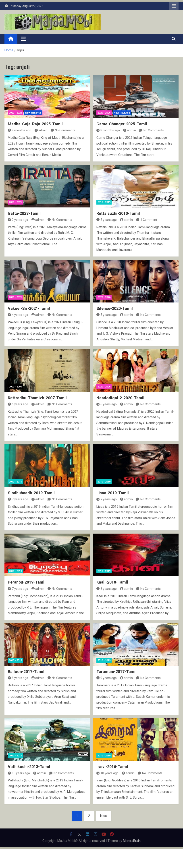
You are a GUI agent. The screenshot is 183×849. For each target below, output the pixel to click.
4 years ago (20, 315)
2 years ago (20, 220)
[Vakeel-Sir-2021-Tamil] (47, 281)
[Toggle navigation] (23, 39)
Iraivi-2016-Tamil (112, 766)
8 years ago (108, 588)
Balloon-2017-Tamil (26, 671)
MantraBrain (132, 841)
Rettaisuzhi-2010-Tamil (118, 213)
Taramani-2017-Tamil (116, 671)
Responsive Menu (174, 6)
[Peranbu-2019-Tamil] (47, 555)
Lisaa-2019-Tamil (112, 493)
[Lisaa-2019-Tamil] (136, 465)
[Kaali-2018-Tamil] (136, 555)
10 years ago (21, 773)
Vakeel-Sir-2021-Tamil (29, 308)
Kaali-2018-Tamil (112, 582)
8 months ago (21, 130)
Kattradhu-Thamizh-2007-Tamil (37, 398)
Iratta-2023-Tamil (24, 213)
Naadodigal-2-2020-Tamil (120, 398)
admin (42, 130)
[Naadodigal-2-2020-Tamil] (136, 370)
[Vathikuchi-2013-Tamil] (47, 739)
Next (103, 816)
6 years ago (20, 404)
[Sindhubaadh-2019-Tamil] (47, 465)
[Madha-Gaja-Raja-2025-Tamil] (47, 96)
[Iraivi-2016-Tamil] (136, 739)
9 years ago (108, 678)
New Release (33, 112)
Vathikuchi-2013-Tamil (29, 766)
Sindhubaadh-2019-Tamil (31, 493)
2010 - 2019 (104, 202)
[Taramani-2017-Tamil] (136, 644)
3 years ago (108, 220)
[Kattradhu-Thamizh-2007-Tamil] (47, 370)
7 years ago (20, 499)
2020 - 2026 (15, 112)
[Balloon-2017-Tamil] (47, 644)
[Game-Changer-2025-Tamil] (136, 96)
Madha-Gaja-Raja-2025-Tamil (35, 124)
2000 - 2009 (15, 386)
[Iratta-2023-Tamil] (47, 186)
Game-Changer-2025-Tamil (121, 124)
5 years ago (108, 315)
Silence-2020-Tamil (114, 308)
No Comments (65, 130)
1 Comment (148, 220)
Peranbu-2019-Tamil (27, 582)
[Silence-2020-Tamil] (136, 281)
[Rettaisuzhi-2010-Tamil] (136, 186)
